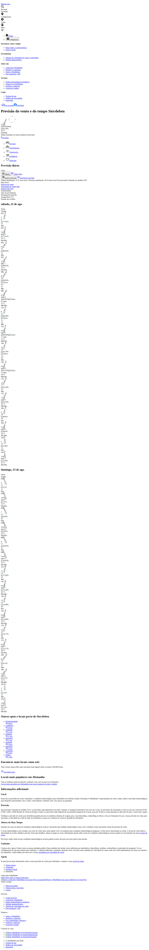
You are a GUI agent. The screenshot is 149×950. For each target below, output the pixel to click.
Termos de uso (11, 96)
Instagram (34, 935)
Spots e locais (11, 50)
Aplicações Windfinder (14, 68)
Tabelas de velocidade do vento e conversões (22, 58)
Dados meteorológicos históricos (17, 82)
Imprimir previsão (10, 178)
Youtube (33, 937)
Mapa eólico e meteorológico (16, 48)
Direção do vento (7, 184)
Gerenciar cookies (12, 88)
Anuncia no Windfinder (14, 84)
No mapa (5, 138)
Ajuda (10, 36)
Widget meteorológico (14, 60)
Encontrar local (9, 772)
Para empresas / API (13, 74)
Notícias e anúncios (13, 86)
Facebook (20, 105)
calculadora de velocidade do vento (51, 852)
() (10, 187)
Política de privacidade (14, 98)
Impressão (9, 100)
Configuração (13, 40)
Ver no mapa (9, 105)
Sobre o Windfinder (13, 72)
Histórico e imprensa (13, 70)
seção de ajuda (78, 861)
